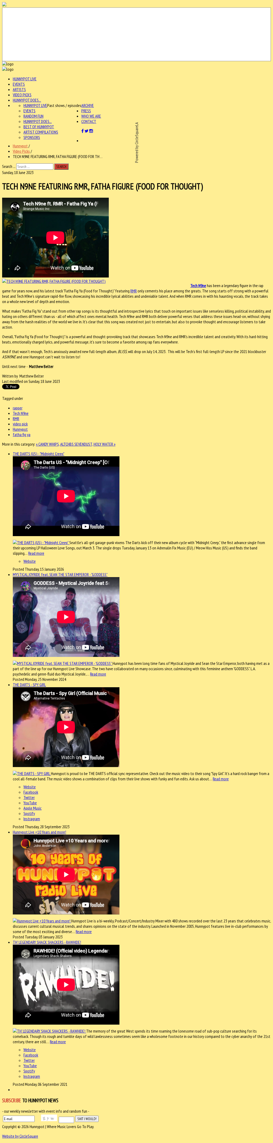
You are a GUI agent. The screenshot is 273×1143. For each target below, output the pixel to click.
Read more (36, 553)
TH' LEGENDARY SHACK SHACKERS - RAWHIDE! (47, 942)
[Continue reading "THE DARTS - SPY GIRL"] (32, 773)
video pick (20, 423)
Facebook (30, 792)
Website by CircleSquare (20, 1136)
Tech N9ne (198, 285)
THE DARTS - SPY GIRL (29, 684)
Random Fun (33, 116)
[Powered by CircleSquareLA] (136, 34)
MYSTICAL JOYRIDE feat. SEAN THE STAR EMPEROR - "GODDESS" (60, 574)
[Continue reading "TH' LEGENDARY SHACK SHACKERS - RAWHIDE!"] (49, 1031)
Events (19, 84)
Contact (88, 121)
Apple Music (32, 808)
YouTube (30, 802)
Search (61, 166)
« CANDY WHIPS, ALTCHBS (55, 444)
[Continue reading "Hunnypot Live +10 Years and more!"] (42, 920)
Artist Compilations (40, 132)
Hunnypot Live (25, 78)
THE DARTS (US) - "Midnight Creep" (38, 453)
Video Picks (22, 94)
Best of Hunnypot (38, 126)
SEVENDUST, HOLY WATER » (94, 444)
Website (29, 561)
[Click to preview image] (54, 281)
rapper (17, 408)
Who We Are (91, 116)
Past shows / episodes (64, 105)
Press (86, 110)
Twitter (29, 797)
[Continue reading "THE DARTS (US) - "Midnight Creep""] (41, 542)
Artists (19, 89)
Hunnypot (20, 145)
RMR (133, 290)
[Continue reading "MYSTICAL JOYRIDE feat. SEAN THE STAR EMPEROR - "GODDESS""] (63, 663)
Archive (87, 105)
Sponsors (31, 137)
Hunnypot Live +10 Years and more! (39, 832)
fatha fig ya (21, 434)
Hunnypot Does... (27, 100)
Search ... (8, 166)
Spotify (29, 813)
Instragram (31, 818)
